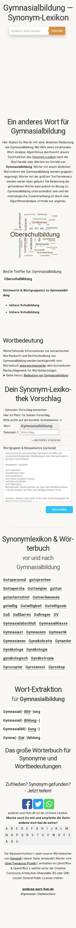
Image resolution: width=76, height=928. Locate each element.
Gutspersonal (14, 579)
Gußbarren (22, 614)
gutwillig (10, 606)
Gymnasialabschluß (19, 623)
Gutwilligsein (55, 606)
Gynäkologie (36, 649)
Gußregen (42, 614)
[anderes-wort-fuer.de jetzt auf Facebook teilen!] (27, 808)
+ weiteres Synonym (46, 440)
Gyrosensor (35, 667)
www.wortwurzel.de (33, 365)
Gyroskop (56, 667)
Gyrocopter (12, 667)
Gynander (63, 641)
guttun (56, 588)
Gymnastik (58, 632)
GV (56, 614)
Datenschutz (47, 894)
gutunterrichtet (16, 597)
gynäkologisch (15, 658)
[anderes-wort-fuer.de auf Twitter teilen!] (38, 808)
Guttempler (37, 588)
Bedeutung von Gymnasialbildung (46, 375)
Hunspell (15, 858)
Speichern (59, 509)
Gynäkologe (13, 649)
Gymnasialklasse (53, 623)
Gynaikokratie (40, 641)
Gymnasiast (13, 632)
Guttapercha (14, 588)
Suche (57, 30)
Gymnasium (36, 632)
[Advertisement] (38, 77)
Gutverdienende (46, 597)
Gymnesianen (14, 641)
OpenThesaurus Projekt (20, 863)
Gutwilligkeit (31, 606)
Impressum (28, 894)
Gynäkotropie (42, 658)
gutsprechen (40, 579)
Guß (6, 614)
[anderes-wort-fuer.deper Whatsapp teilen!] (49, 808)
